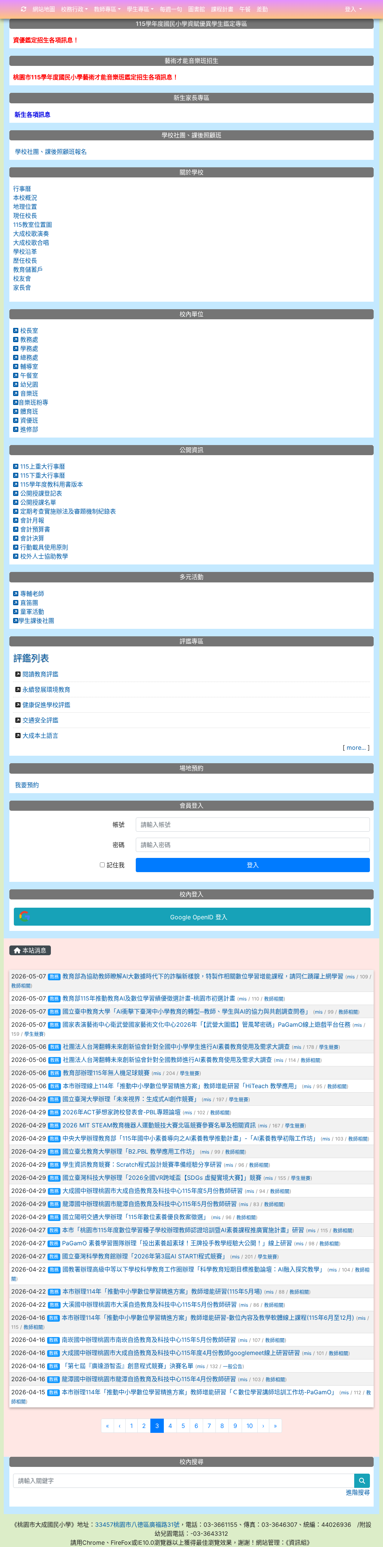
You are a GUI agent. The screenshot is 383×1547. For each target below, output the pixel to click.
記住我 (115, 865)
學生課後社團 (36, 620)
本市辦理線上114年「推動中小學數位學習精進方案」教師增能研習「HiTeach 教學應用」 (181, 1086)
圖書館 (196, 9)
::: (11, 941)
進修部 (28, 429)
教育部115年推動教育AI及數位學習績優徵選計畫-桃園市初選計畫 (148, 998)
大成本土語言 (40, 735)
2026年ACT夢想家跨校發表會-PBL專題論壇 (121, 1112)
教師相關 (21, 986)
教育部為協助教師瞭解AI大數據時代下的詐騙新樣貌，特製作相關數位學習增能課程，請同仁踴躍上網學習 (202, 976)
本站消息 (33, 950)
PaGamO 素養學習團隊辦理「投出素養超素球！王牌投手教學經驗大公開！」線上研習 (177, 1243)
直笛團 (28, 602)
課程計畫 (222, 9)
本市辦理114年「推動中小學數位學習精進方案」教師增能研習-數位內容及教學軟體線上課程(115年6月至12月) (208, 1317)
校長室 (28, 330)
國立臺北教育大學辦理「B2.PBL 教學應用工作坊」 (130, 1151)
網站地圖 (44, 9)
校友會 (22, 278)
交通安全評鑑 (40, 720)
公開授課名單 (37, 502)
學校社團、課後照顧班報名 (50, 151)
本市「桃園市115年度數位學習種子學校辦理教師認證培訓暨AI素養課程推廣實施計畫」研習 (183, 1230)
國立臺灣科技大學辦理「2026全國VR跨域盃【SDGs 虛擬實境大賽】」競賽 (161, 1177)
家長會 (22, 287)
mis (351, 977)
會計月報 (31, 520)
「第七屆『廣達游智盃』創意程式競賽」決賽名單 (127, 1366)
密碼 (119, 845)
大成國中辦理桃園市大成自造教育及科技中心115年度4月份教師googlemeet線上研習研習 (181, 1352)
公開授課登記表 (40, 493)
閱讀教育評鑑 (40, 674)
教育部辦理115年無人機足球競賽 (106, 1072)
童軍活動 (31, 611)
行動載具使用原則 (43, 547)
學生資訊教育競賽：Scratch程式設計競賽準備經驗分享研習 (142, 1164)
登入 (253, 865)
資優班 (28, 420)
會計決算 (31, 538)
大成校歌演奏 (31, 233)
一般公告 (232, 1366)
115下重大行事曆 (41, 475)
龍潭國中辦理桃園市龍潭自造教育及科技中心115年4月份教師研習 (149, 1379)
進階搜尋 (358, 1492)
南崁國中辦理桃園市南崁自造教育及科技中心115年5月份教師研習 (149, 1339)
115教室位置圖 (32, 224)
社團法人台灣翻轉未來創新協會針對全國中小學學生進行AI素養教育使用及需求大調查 (176, 1046)
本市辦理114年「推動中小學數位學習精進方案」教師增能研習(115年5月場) (162, 1291)
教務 (54, 977)
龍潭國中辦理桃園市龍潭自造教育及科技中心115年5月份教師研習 (149, 1204)
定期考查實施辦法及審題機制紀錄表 (67, 511)
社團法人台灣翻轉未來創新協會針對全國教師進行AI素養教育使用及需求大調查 (167, 1059)
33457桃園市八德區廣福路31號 (137, 1524)
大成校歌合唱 (31, 242)
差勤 (262, 9)
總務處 (28, 357)
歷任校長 (25, 260)
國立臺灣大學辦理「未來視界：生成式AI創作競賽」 (131, 1099)
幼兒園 (28, 384)
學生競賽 (34, 1034)
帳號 (119, 824)
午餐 (245, 9)
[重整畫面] (24, 9)
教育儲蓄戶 (28, 269)
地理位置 (25, 206)
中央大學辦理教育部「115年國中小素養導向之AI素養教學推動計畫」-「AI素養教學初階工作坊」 (190, 1138)
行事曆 (22, 188)
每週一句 (171, 9)
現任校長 (25, 215)
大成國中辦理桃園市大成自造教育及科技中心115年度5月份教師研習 (152, 1190)
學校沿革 (25, 251)
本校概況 (25, 197)
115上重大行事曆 (41, 466)
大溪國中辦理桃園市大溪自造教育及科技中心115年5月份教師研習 (149, 1304)
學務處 (28, 348)
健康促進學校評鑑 (46, 705)
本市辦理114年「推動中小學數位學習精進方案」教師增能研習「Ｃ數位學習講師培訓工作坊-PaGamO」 (199, 1392)
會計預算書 (34, 529)
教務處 (28, 339)
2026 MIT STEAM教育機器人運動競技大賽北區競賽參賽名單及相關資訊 (159, 1125)
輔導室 (28, 366)
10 (249, 1425)
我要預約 (26, 785)
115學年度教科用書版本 (50, 484)
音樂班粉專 (33, 402)
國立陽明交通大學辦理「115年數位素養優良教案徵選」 (135, 1217)
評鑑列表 (31, 658)
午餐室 (28, 375)
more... (356, 747)
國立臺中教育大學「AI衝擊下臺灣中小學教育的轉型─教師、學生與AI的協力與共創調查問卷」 (186, 1011)
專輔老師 (31, 593)
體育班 (28, 411)
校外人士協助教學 (43, 556)
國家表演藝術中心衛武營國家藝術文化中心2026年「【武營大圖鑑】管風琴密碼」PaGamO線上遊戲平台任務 (206, 1024)
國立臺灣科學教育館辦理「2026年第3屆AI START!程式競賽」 (145, 1256)
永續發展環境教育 (46, 689)
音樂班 (28, 393)
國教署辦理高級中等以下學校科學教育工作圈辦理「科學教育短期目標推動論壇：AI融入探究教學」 (193, 1269)
